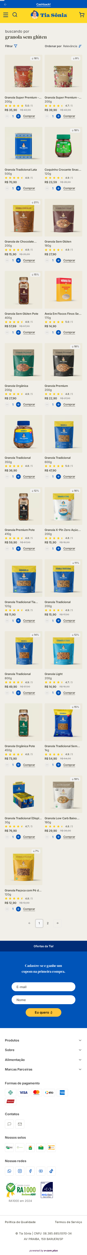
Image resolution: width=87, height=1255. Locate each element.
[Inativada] (47, 1190)
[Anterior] (6, 4)
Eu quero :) (43, 1012)
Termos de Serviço (68, 1222)
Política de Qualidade (20, 1222)
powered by (43, 1250)
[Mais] (18, 116)
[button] (81, 14)
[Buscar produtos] (14, 15)
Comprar (29, 116)
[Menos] (7, 116)
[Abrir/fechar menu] (6, 15)
